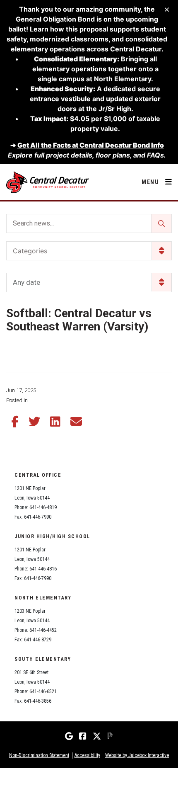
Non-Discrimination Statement (39, 755)
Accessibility (87, 755)
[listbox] (89, 282)
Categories (30, 251)
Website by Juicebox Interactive (137, 755)
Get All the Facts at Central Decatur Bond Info (90, 145)
